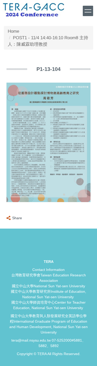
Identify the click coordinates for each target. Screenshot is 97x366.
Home (13, 31)
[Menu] (88, 11)
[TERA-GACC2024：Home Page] (34, 9)
